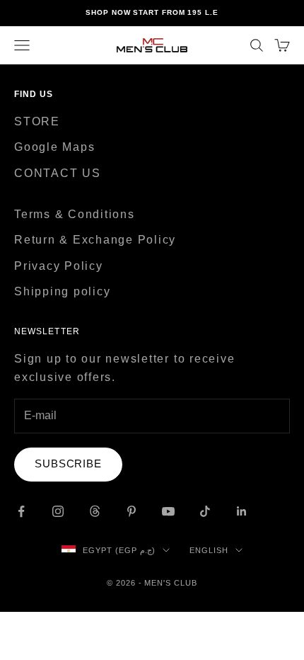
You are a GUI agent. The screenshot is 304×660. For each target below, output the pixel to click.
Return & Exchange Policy (95, 240)
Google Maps (54, 147)
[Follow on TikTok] (205, 511)
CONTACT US (57, 173)
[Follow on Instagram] (58, 511)
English (208, 550)
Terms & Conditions (74, 214)
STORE (37, 121)
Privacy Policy (58, 266)
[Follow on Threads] (95, 511)
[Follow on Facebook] (21, 511)
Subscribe (68, 463)
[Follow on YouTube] (168, 511)
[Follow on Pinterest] (131, 511)
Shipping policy (62, 291)
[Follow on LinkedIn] (242, 511)
